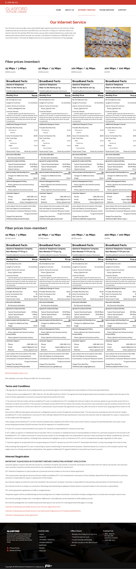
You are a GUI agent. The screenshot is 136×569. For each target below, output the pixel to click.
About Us (69, 10)
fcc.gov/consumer (30, 214)
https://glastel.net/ (48, 108)
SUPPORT (122, 10)
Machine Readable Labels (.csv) (16, 373)
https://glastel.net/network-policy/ (21, 184)
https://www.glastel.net (16, 108)
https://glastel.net (63, 202)
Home (58, 10)
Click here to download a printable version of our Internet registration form (32, 507)
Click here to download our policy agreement (21, 515)
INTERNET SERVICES (86, 10)
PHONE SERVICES (107, 10)
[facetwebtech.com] (48, 567)
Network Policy (14, 550)
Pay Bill (42, 548)
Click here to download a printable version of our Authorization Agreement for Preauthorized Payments (43, 511)
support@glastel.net (29, 199)
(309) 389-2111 (12, 2)
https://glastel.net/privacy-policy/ (20, 190)
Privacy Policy (13, 548)
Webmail (42, 551)
